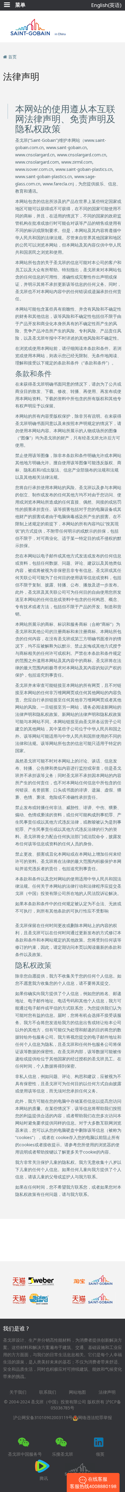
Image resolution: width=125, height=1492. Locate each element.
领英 (100, 1454)
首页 (12, 57)
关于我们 (17, 1392)
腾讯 (43, 1478)
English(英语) (106, 5)
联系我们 (47, 1392)
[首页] (62, 26)
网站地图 (77, 1392)
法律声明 (107, 1392)
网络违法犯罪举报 (95, 1417)
